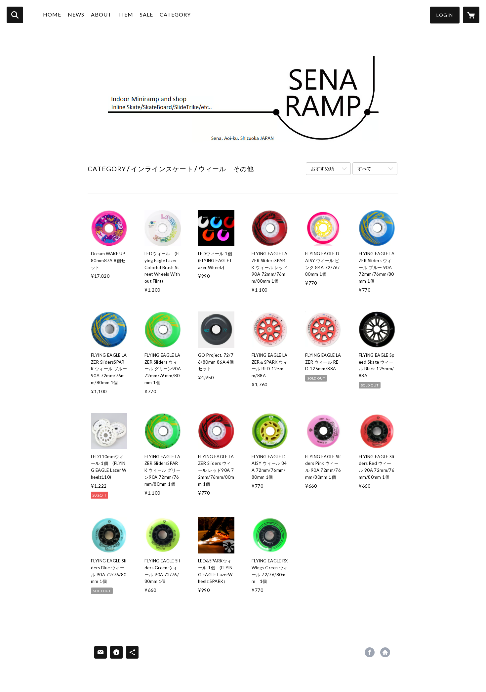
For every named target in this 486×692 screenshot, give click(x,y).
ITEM (125, 14)
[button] (445, 15)
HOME (52, 14)
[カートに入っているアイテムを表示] (471, 15)
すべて (364, 168)
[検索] (15, 15)
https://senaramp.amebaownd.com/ (385, 652)
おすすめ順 (322, 168)
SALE (146, 14)
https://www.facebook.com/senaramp (370, 652)
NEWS (76, 14)
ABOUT (101, 14)
